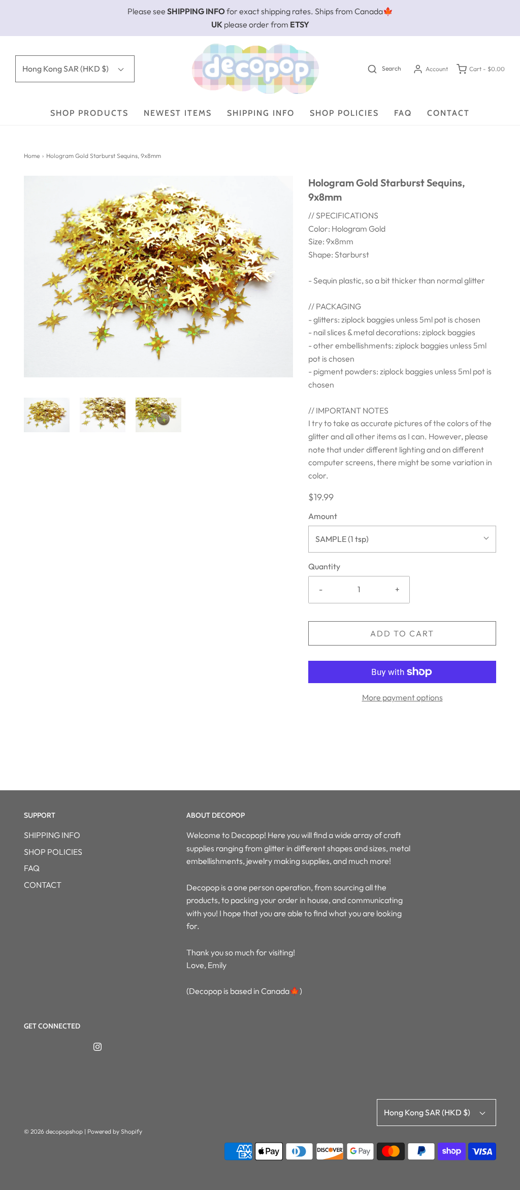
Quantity (324, 566)
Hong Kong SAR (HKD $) (66, 68)
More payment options (402, 697)
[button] (47, 415)
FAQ (403, 113)
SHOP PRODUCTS (89, 113)
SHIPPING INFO (261, 113)
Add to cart (402, 633)
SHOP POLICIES (344, 113)
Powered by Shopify (114, 1131)
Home (32, 155)
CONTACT (448, 113)
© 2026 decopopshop (53, 1131)
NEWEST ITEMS (178, 113)
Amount (322, 516)
